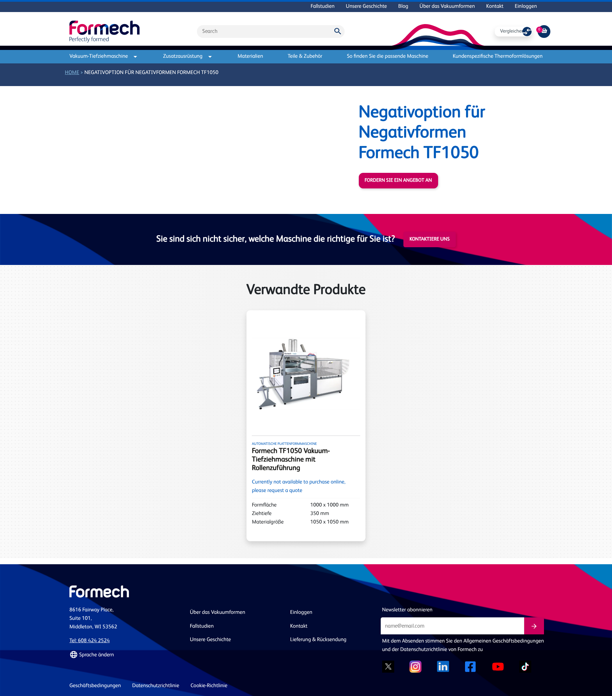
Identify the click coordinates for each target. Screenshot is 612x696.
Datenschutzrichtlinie (155, 686)
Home (72, 72)
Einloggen (526, 6)
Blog (403, 6)
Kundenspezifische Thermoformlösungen (498, 56)
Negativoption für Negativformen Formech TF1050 (151, 72)
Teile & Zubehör (305, 56)
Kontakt (495, 6)
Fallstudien (322, 6)
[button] (125, 655)
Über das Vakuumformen (447, 6)
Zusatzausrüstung (183, 56)
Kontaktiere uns (429, 239)
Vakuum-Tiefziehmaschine (98, 56)
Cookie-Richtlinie (209, 686)
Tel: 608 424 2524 (89, 641)
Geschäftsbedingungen (95, 686)
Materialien (250, 56)
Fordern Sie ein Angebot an (398, 180)
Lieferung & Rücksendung (318, 640)
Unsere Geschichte (366, 6)
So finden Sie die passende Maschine (387, 56)
